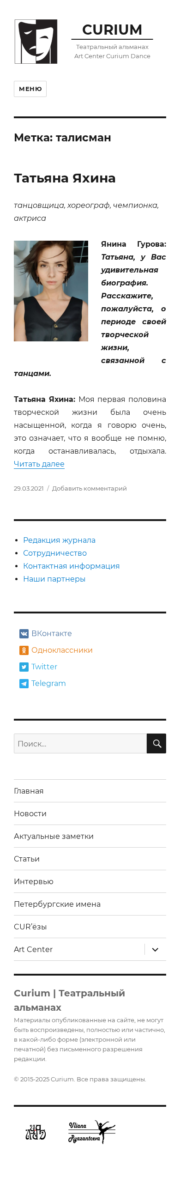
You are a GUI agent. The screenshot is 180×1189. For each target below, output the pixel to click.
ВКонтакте (51, 633)
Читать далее (39, 464)
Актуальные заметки (54, 836)
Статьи (27, 859)
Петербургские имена (57, 904)
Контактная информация (71, 566)
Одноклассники (61, 650)
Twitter (44, 666)
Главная (29, 791)
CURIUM (112, 29)
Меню (30, 88)
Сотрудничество (55, 553)
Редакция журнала (59, 540)
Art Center (33, 949)
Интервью (34, 881)
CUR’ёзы (30, 926)
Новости (30, 813)
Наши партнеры (54, 579)
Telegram (48, 683)
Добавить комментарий (89, 488)
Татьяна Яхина (65, 178)
